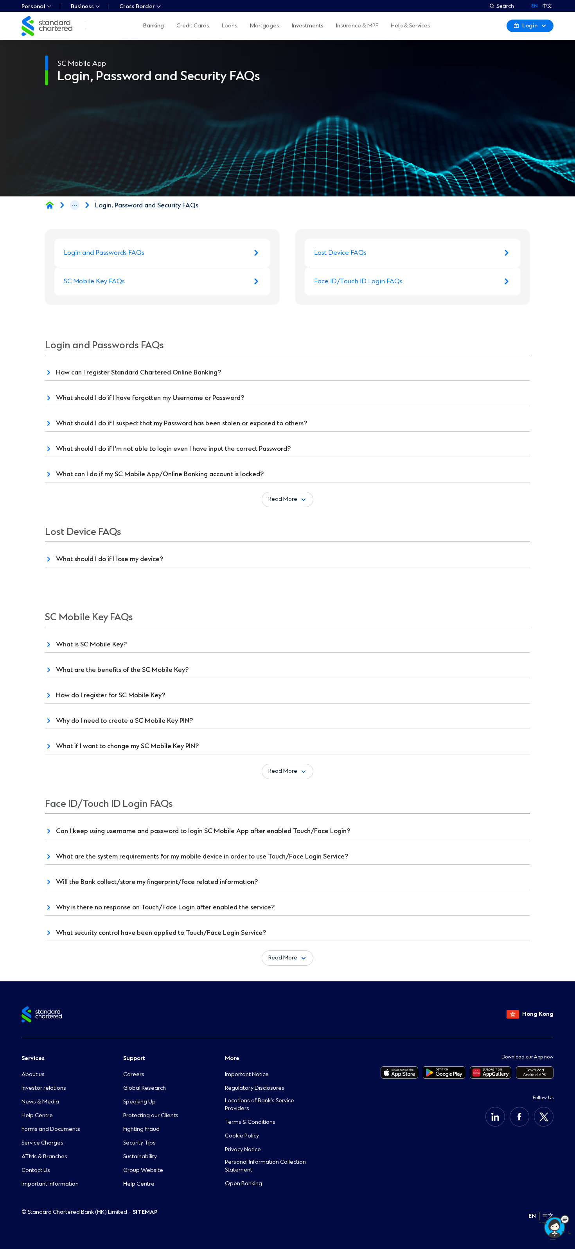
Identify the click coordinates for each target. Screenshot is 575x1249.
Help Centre (37, 1115)
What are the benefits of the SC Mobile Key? (122, 670)
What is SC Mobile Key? (91, 644)
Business (82, 6)
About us (33, 1074)
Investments (307, 25)
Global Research (144, 1088)
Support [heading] (134, 1058)
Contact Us (36, 1170)
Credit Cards (192, 25)
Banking (153, 25)
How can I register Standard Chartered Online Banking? (138, 372)
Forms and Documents (51, 1129)
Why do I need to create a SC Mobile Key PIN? (124, 720)
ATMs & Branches (44, 1156)
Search (505, 6)
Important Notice (247, 1074)
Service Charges (42, 1142)
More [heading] (232, 1058)
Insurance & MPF (357, 25)
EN (532, 1216)
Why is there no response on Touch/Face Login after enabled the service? (165, 907)
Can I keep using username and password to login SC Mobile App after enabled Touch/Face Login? (203, 831)
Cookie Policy (242, 1135)
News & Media (40, 1101)
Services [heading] (33, 1058)
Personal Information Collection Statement (265, 1165)
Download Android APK (534, 1072)
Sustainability (140, 1156)
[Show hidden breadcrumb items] (74, 205)
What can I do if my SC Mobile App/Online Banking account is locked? (160, 474)
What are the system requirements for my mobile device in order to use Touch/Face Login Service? (202, 856)
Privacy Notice (243, 1149)
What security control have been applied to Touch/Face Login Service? (161, 933)
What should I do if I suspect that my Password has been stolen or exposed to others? (181, 423)
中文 (547, 6)
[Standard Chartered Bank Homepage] (49, 205)
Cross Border (137, 6)
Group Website (143, 1170)
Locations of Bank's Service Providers (259, 1104)
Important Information (50, 1184)
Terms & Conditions (250, 1122)
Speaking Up (139, 1101)
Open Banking (243, 1183)
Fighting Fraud (141, 1129)
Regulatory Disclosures (254, 1088)
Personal (33, 6)
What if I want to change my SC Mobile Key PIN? (127, 746)
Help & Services (410, 25)
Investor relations (44, 1088)
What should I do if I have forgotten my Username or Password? (150, 398)
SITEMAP (145, 1212)
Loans (229, 25)
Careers (133, 1074)
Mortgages (264, 25)
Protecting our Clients (150, 1115)
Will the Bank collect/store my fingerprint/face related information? (157, 882)
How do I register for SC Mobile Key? (110, 695)
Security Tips (139, 1142)
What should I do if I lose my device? (109, 559)
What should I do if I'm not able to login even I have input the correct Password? (173, 449)
